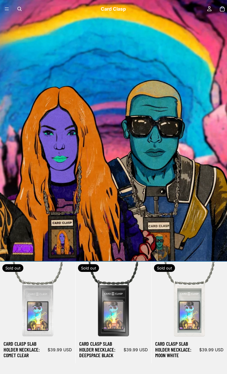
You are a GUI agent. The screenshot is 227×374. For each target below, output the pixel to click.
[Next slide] (66, 299)
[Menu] (7, 9)
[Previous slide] (9, 299)
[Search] (19, 8)
